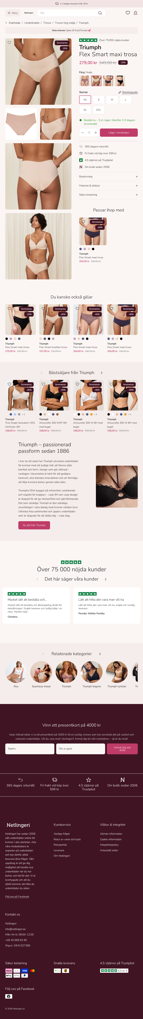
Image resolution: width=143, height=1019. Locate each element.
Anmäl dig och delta (122, 749)
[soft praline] (96, 81)
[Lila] (84, 249)
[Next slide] (106, 579)
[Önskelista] (128, 13)
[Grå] (19, 414)
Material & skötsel (89, 185)
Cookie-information (111, 839)
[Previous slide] (37, 579)
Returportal (60, 844)
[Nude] (89, 249)
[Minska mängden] (82, 132)
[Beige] (44, 414)
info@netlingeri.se (15, 929)
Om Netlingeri (62, 855)
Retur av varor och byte (67, 839)
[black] (120, 81)
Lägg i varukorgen (118, 132)
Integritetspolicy (109, 844)
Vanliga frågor (62, 833)
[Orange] (91, 414)
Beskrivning (85, 176)
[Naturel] (6, 414)
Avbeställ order (109, 850)
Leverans (59, 850)
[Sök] (100, 13)
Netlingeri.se (19, 1008)
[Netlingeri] (29, 12)
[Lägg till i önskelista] (9, 42)
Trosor (47, 23)
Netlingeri (10, 923)
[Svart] (93, 249)
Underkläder (32, 23)
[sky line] (108, 81)
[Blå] (80, 249)
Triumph (84, 23)
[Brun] (57, 414)
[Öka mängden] (95, 132)
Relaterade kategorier (71, 654)
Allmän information (111, 833)
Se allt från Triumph (34, 525)
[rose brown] (84, 81)
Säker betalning (88, 194)
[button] (71, 13)
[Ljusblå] (15, 414)
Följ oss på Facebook (17, 896)
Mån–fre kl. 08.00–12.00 (19, 934)
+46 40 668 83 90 (16, 940)
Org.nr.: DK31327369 (17, 945)
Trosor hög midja (65, 23)
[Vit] (49, 414)
